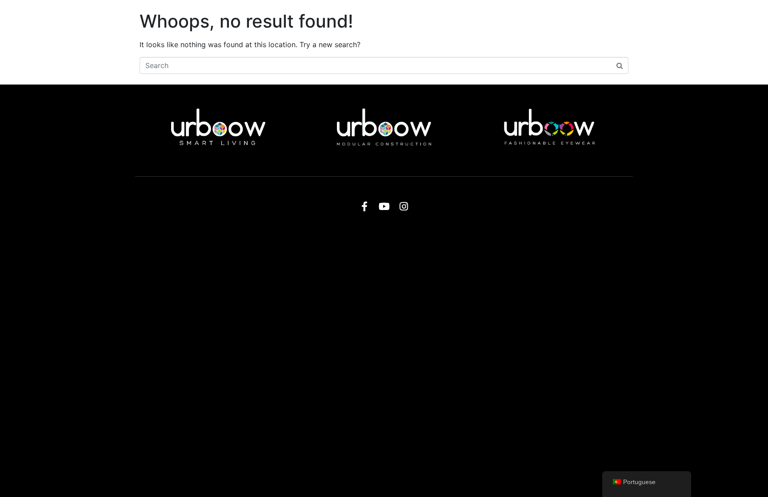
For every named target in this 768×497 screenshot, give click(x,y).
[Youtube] (384, 206)
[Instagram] (403, 206)
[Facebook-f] (364, 206)
